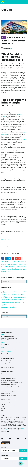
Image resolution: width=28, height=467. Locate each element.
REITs (11, 48)
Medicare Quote (5, 393)
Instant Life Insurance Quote (8, 374)
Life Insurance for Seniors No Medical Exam (12, 382)
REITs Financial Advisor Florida (11, 269)
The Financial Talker (14, 47)
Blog (2, 410)
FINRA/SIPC (18, 427)
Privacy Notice (5, 417)
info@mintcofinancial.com (8, 240)
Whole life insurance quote (8, 391)
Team (2, 406)
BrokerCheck (23, 417)
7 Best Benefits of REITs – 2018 (8, 261)
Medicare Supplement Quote (8, 395)
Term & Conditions (14, 417)
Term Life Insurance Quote (8, 389)
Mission (3, 408)
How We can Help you (6, 402)
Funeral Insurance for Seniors (8, 384)
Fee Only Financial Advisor (7, 363)
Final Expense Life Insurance (8, 380)
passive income (8, 128)
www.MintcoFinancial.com (7, 247)
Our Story (3, 404)
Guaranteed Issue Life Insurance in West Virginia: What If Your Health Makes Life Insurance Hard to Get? (13, 299)
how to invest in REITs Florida (14, 264)
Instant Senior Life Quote (7, 376)
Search (23, 450)
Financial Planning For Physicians (9, 365)
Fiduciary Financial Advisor (7, 360)
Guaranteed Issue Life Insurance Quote (11, 387)
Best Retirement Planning (7, 367)
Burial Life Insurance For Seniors (9, 378)
